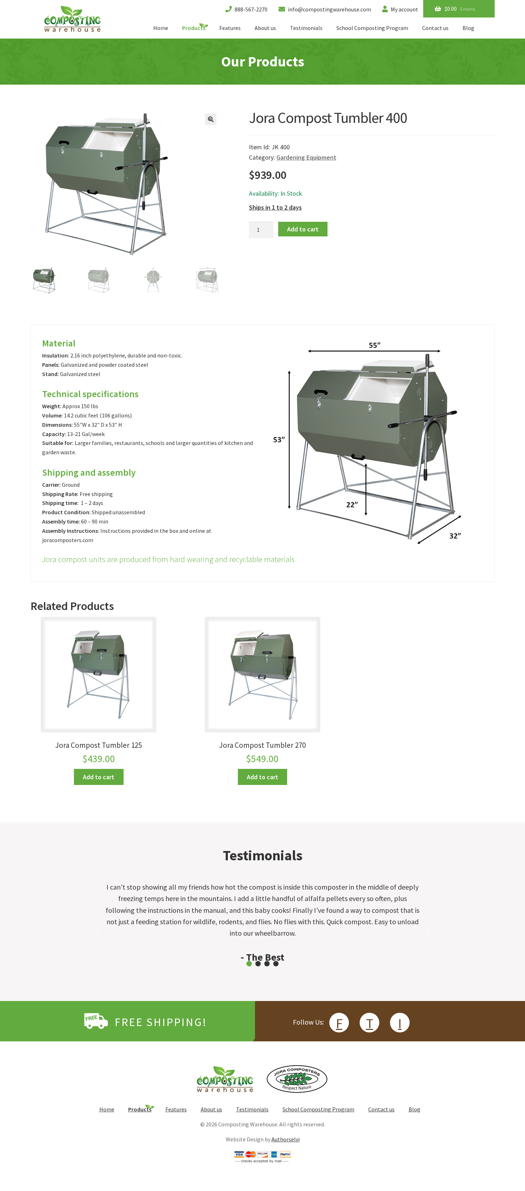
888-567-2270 (251, 9)
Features (230, 27)
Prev (98, 932)
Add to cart (303, 229)
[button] (210, 119)
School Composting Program (372, 27)
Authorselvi (285, 1139)
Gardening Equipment (306, 157)
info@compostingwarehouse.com (329, 9)
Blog (468, 27)
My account (404, 9)
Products (193, 27)
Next (427, 932)
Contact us (435, 27)
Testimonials (306, 27)
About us (265, 27)
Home (160, 27)
